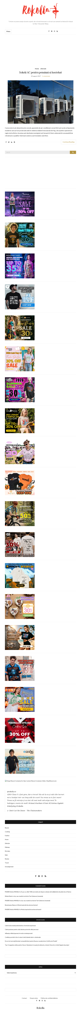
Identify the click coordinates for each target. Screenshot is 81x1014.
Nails (6, 855)
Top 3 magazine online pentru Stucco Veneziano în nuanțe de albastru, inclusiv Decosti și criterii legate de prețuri (37, 945)
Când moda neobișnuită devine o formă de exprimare (20, 925)
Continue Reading (68, 142)
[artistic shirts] (20, 266)
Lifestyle (43, 68)
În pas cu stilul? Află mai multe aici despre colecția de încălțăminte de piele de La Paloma (46, 892)
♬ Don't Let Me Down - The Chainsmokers (24, 810)
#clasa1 (31, 803)
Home (37, 68)
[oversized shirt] (20, 327)
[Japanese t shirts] (20, 699)
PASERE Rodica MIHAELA (12, 892)
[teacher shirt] (20, 358)
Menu (8, 31)
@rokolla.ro (11, 791)
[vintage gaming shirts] (20, 668)
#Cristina (53, 803)
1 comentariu (46, 76)
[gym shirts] (20, 637)
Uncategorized (9, 866)
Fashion (7, 835)
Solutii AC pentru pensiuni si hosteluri (40, 72)
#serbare (39, 803)
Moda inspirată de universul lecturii (27, 905)
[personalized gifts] (20, 730)
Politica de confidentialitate (49, 998)
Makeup (7, 847)
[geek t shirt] (20, 235)
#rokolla (19, 806)
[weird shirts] (20, 389)
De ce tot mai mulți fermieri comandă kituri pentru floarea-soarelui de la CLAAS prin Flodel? (31, 941)
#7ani (45, 803)
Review (7, 859)
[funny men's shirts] (20, 296)
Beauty (7, 828)
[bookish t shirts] (20, 420)
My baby (7, 851)
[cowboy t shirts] (20, 544)
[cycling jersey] (20, 513)
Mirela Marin (8, 896)
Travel (7, 863)
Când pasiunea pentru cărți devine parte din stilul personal (21, 929)
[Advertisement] (40, 50)
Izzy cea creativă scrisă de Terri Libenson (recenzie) (28, 896)
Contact (24, 998)
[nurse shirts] (20, 606)
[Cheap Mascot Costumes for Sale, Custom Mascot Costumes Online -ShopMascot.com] (31, 781)
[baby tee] (20, 451)
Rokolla (40, 1008)
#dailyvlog (11, 806)
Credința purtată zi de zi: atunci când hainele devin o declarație (23, 937)
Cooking (7, 832)
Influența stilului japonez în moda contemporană (18, 933)
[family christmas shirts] (20, 482)
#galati (60, 803)
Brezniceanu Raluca (10, 905)
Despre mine (34, 998)
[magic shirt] (20, 204)
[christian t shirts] (20, 761)
